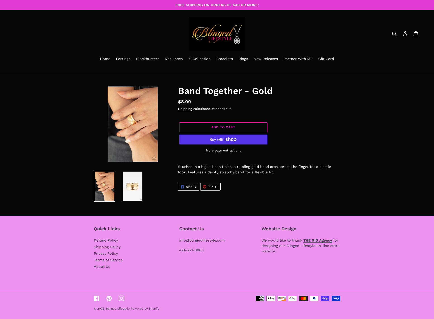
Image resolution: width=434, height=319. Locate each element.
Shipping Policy (107, 247)
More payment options (223, 150)
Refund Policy (106, 240)
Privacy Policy (106, 253)
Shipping (185, 109)
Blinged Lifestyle (118, 308)
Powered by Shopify (145, 308)
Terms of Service (108, 260)
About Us (102, 266)
